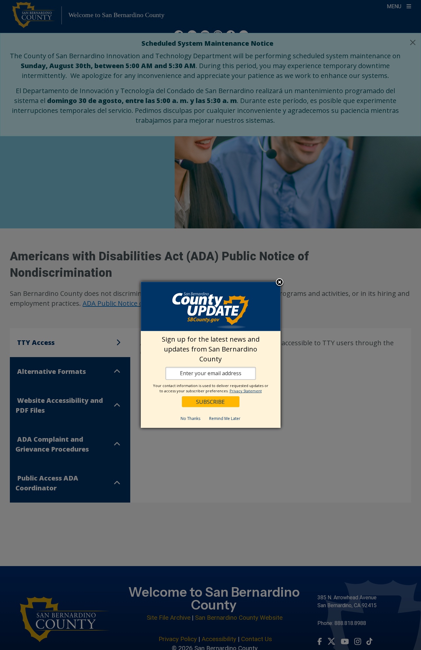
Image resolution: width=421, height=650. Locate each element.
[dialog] (211, 355)
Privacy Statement (246, 390)
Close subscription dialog (280, 282)
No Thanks (190, 418)
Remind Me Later (224, 418)
